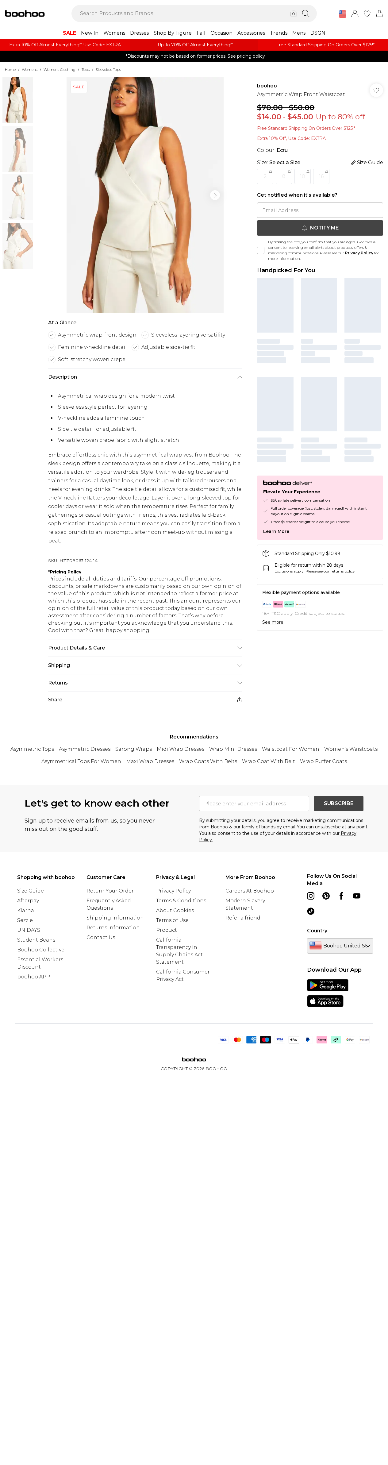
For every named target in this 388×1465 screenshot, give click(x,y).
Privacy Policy (359, 253)
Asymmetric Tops (32, 749)
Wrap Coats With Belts (208, 761)
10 (302, 176)
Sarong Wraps (133, 749)
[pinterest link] (326, 896)
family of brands (258, 827)
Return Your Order (110, 891)
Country (317, 931)
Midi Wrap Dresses (180, 749)
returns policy (343, 571)
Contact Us (100, 937)
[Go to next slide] (215, 195)
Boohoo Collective (40, 950)
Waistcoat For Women (290, 749)
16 (321, 176)
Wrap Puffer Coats (323, 761)
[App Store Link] (327, 993)
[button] (342, 14)
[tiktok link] (310, 911)
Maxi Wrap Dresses (150, 761)
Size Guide (30, 891)
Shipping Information (115, 918)
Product (166, 930)
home (10, 69)
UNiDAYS (28, 930)
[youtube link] (356, 896)
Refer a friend (242, 918)
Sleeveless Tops (108, 69)
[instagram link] (310, 896)
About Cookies (175, 910)
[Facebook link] (341, 896)
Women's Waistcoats (351, 749)
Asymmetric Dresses (84, 749)
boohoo (267, 86)
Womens (29, 69)
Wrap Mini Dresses (233, 749)
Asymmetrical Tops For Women (81, 761)
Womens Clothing (59, 69)
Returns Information (113, 928)
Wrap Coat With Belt (268, 761)
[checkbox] (260, 250)
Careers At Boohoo (249, 891)
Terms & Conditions (181, 901)
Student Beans (36, 940)
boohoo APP (33, 977)
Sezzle (25, 920)
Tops (86, 69)
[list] (145, 195)
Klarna (25, 910)
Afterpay (28, 901)
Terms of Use (172, 920)
